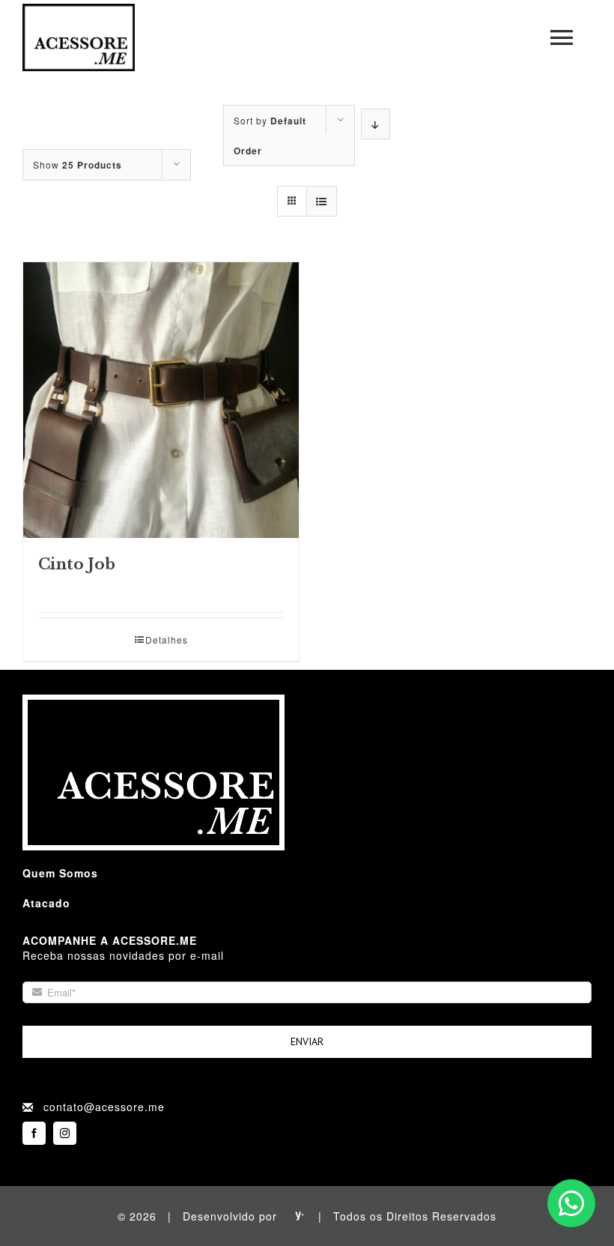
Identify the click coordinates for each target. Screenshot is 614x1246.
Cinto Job (76, 564)
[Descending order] (375, 124)
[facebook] (34, 1133)
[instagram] (64, 1133)
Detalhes (166, 639)
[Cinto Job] (161, 400)
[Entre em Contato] (571, 1203)
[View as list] (321, 201)
